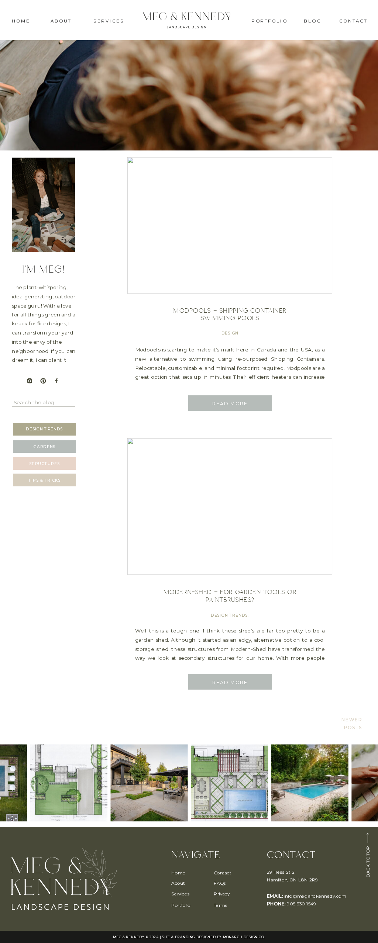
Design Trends (229, 615)
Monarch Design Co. (244, 937)
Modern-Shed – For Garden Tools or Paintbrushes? (230, 596)
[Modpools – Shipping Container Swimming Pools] (230, 225)
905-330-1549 (301, 903)
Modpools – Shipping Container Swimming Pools (229, 314)
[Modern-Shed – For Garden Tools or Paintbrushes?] (230, 506)
